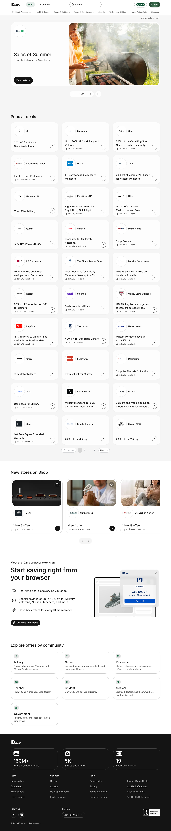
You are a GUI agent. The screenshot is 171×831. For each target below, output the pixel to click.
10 (94, 450)
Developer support (59, 791)
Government (44, 4)
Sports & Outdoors (62, 12)
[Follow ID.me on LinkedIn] (21, 815)
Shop (30, 4)
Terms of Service (98, 791)
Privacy (93, 786)
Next (102, 450)
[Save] (57, 484)
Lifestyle (101, 12)
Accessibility (96, 781)
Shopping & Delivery (159, 12)
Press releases (18, 797)
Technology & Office (117, 12)
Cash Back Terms (136, 791)
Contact (54, 786)
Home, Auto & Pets (139, 12)
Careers (54, 781)
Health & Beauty (42, 12)
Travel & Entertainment (84, 12)
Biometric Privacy (98, 797)
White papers (17, 791)
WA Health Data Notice (138, 797)
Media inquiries (57, 797)
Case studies (17, 781)
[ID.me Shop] (17, 4)
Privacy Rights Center (138, 781)
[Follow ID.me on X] (13, 815)
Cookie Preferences (137, 786)
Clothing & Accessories (21, 12)
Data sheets (16, 786)
